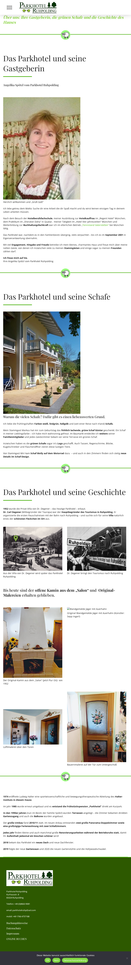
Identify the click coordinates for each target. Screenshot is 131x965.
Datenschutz (13, 928)
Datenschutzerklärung (75, 960)
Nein (56, 960)
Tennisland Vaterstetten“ (95, 225)
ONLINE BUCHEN (16, 939)
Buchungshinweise (17, 923)
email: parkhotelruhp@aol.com (21, 910)
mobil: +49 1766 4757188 (17, 916)
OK (47, 960)
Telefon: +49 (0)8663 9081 (18, 903)
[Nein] (127, 958)
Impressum (12, 933)
